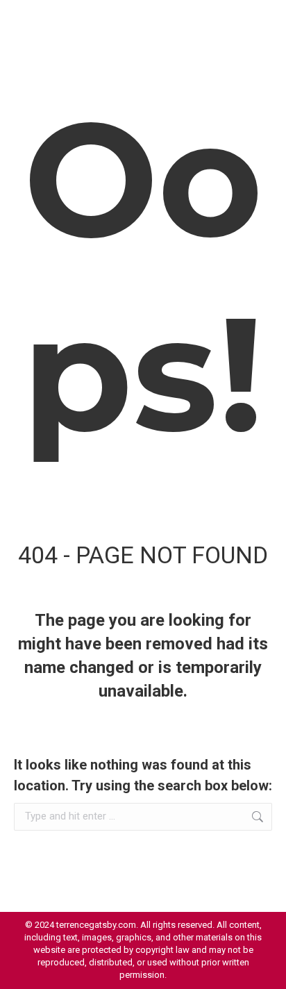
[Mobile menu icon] (258, 21)
